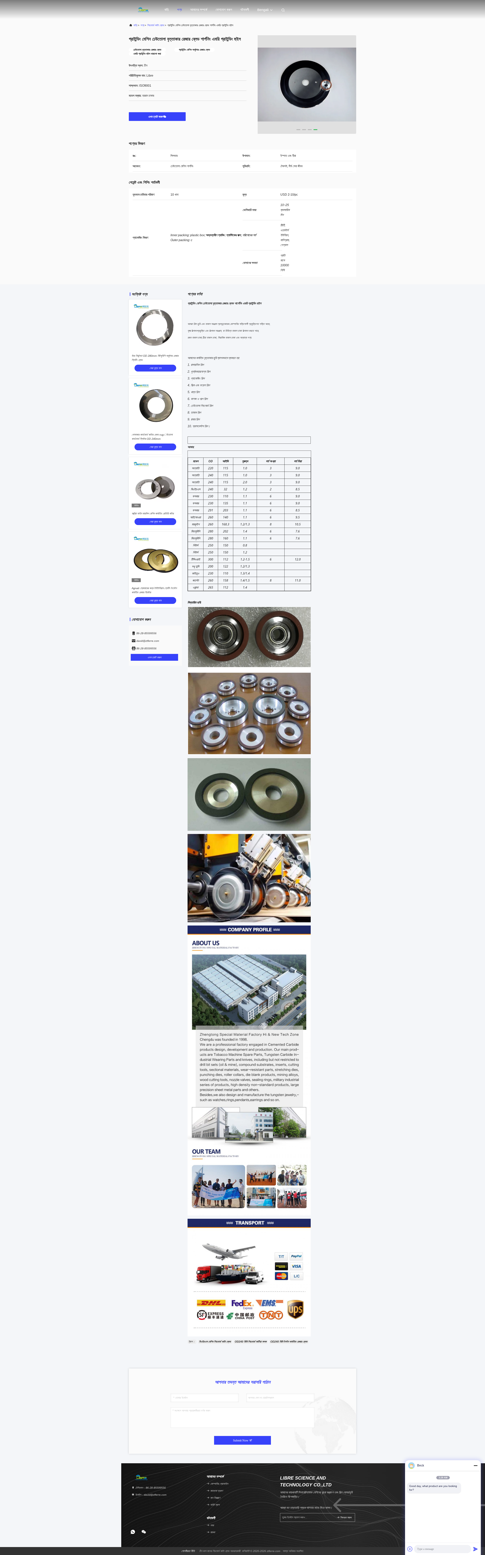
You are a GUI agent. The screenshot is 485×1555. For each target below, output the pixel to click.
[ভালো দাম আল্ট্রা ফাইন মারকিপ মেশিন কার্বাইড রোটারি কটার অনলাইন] (155, 483)
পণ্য (179, 10)
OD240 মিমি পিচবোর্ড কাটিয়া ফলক (251, 1341)
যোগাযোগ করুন (224, 10)
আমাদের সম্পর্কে (198, 10)
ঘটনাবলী (244, 10)
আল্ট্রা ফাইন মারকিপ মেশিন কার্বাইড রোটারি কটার (153, 513)
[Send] (475, 1549)
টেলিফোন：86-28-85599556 (150, 1487)
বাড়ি (166, 10)
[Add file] (410, 1549)
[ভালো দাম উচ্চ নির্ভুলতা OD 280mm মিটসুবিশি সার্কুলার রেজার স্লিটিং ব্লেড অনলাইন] (155, 326)
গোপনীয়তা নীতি (188, 1551)
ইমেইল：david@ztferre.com (151, 1494)
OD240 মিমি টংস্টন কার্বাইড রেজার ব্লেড (288, 1341)
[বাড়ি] (144, 9)
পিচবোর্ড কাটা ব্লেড (155, 25)
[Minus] (475, 1465)
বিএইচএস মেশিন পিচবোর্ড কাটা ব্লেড (215, 1341)
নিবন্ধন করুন (346, 1517)
